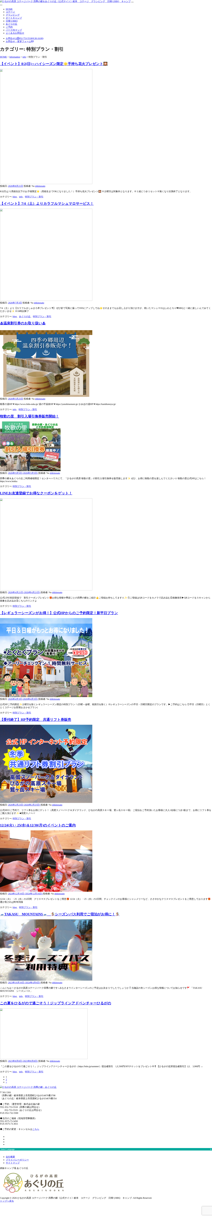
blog (15, 196)
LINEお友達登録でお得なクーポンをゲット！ (36, 493)
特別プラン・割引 (34, 196)
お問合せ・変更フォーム (18, 41)
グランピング (13, 15)
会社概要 (10, 1157)
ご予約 (9, 27)
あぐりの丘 (11, 24)
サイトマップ (13, 1163)
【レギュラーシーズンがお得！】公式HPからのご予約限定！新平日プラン (59, 613)
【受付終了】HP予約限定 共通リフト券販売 (35, 719)
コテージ (10, 12)
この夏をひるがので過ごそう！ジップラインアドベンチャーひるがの (55, 1003)
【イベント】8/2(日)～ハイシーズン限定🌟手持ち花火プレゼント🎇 (54, 64)
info (21, 196)
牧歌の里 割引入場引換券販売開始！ (29, 416)
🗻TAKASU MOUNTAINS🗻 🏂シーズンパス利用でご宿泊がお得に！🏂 (60, 914)
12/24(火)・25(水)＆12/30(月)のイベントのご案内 (38, 825)
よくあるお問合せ (15, 33)
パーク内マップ (14, 30)
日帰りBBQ (12, 21)
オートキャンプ (14, 18)
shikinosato (40, 186)
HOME (9, 9)
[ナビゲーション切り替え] (132, 2)
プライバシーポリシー (17, 1160)
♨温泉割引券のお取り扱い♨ (23, 323)
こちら (35, 1129)
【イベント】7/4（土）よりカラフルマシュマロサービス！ (47, 203)
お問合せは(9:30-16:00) (24, 38)
